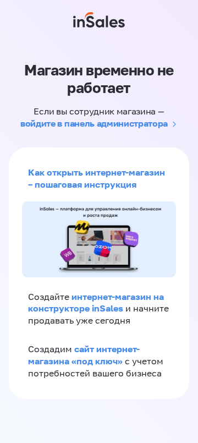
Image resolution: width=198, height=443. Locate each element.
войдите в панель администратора (94, 123)
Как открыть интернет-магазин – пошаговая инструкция (96, 178)
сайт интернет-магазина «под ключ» (84, 355)
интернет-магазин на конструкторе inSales (96, 302)
